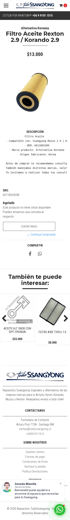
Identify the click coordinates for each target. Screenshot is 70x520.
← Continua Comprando (41, 234)
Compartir (35, 245)
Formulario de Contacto (35, 420)
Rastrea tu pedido (35, 466)
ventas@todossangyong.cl (35, 429)
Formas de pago (35, 457)
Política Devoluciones (35, 471)
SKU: (6, 190)
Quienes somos (35, 452)
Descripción (35, 132)
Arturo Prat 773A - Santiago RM (35, 424)
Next (64, 318)
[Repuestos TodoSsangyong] (35, 5)
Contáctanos (29, 226)
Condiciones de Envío (35, 461)
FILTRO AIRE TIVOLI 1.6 (52, 332)
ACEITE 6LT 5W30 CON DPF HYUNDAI (17, 330)
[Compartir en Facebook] (30, 254)
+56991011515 (35, 434)
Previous (5, 318)
